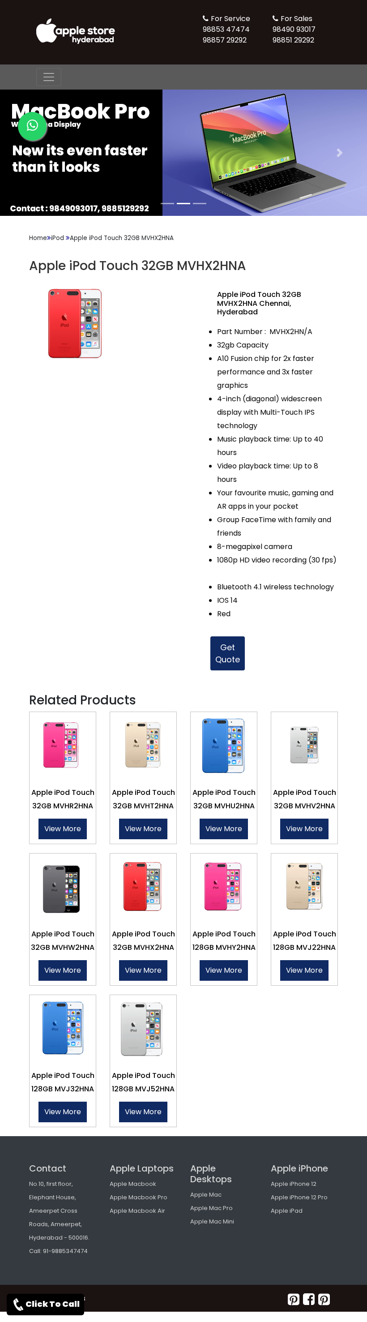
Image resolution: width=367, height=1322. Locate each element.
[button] (27, 153)
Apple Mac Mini (212, 1221)
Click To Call (53, 1303)
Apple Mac (206, 1194)
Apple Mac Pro (211, 1208)
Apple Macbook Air (137, 1210)
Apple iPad (287, 1210)
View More (62, 829)
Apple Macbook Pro (138, 1197)
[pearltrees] (324, 1299)
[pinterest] (293, 1299)
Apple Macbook (133, 1184)
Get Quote (227, 653)
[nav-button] (48, 77)
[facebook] (309, 1299)
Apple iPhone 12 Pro (299, 1197)
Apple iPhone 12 (293, 1184)
